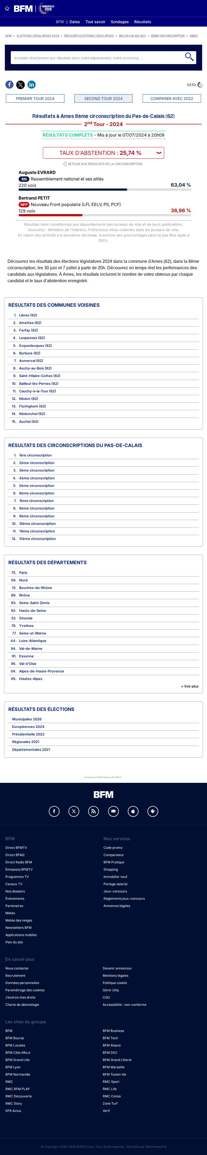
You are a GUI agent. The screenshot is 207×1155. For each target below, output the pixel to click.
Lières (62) (28, 315)
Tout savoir (95, 21)
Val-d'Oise (27, 664)
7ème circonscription (36, 501)
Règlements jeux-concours (124, 898)
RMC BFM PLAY (17, 1089)
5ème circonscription (36, 486)
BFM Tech (110, 1038)
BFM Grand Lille (17, 1060)
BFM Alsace (112, 1045)
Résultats (142, 21)
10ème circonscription (37, 524)
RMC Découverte (18, 1096)
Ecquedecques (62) (35, 346)
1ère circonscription (35, 455)
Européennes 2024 (28, 727)
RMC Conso (112, 1096)
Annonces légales (117, 906)
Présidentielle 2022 (28, 734)
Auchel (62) (29, 422)
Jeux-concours (115, 891)
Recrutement (15, 975)
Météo (10, 913)
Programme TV (17, 877)
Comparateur (114, 855)
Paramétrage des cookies (24, 990)
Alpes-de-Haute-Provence (41, 671)
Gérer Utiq (111, 990)
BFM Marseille (114, 1067)
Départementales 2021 (31, 750)
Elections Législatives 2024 (38, 36)
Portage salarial (115, 884)
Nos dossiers (15, 891)
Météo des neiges (18, 920)
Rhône (24, 595)
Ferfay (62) (28, 330)
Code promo (113, 848)
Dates (75, 21)
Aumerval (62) (31, 361)
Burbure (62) (29, 353)
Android (152, 811)
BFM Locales (15, 1045)
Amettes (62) (30, 323)
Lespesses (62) (32, 338)
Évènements (14, 898)
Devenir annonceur (117, 968)
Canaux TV (13, 884)
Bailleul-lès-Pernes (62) (38, 384)
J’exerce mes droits (20, 997)
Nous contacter (17, 968)
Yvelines (26, 626)
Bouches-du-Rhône (35, 588)
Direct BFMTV (16, 848)
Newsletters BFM (18, 928)
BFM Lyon (12, 1067)
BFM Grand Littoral (117, 1060)
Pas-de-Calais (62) (132, 36)
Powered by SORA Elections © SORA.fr (103, 777)
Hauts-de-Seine (32, 611)
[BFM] (7, 8)
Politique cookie (115, 983)
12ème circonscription (37, 539)
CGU (106, 997)
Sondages (120, 21)
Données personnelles (22, 983)
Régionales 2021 (25, 742)
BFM (60, 21)
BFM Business (113, 1031)
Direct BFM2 (15, 855)
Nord (23, 580)
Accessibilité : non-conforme (124, 1005)
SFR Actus (13, 1111)
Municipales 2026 (27, 719)
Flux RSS (93, 811)
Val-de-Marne (30, 649)
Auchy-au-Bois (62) (35, 368)
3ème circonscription (36, 470)
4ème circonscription (37, 478)
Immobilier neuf (115, 877)
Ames (194, 36)
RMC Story (13, 1103)
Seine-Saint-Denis (34, 603)
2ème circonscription (36, 463)
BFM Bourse (14, 1038)
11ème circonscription (37, 531)
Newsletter (113, 811)
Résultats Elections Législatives (89, 36)
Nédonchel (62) (32, 414)
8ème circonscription (168, 36)
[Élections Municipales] (32, 8)
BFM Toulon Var (115, 1074)
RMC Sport (111, 1082)
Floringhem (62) (32, 406)
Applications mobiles (21, 935)
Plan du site (14, 942)
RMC (9, 1082)
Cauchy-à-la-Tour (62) (37, 391)
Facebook (54, 811)
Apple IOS (133, 811)
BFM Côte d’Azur (18, 1053)
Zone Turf (110, 1103)
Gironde (26, 618)
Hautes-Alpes (30, 679)
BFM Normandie (17, 1074)
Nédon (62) (28, 399)
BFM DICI (110, 1053)
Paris (23, 573)
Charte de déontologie (22, 1005)
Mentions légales (115, 975)
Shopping (111, 869)
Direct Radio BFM (18, 862)
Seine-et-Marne (32, 633)
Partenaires (14, 906)
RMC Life (110, 1089)
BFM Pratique (114, 862)
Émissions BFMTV (19, 869)
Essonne (26, 656)
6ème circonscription (36, 493)
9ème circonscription (36, 516)
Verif (106, 1111)
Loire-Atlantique (32, 641)
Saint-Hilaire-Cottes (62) (39, 376)
